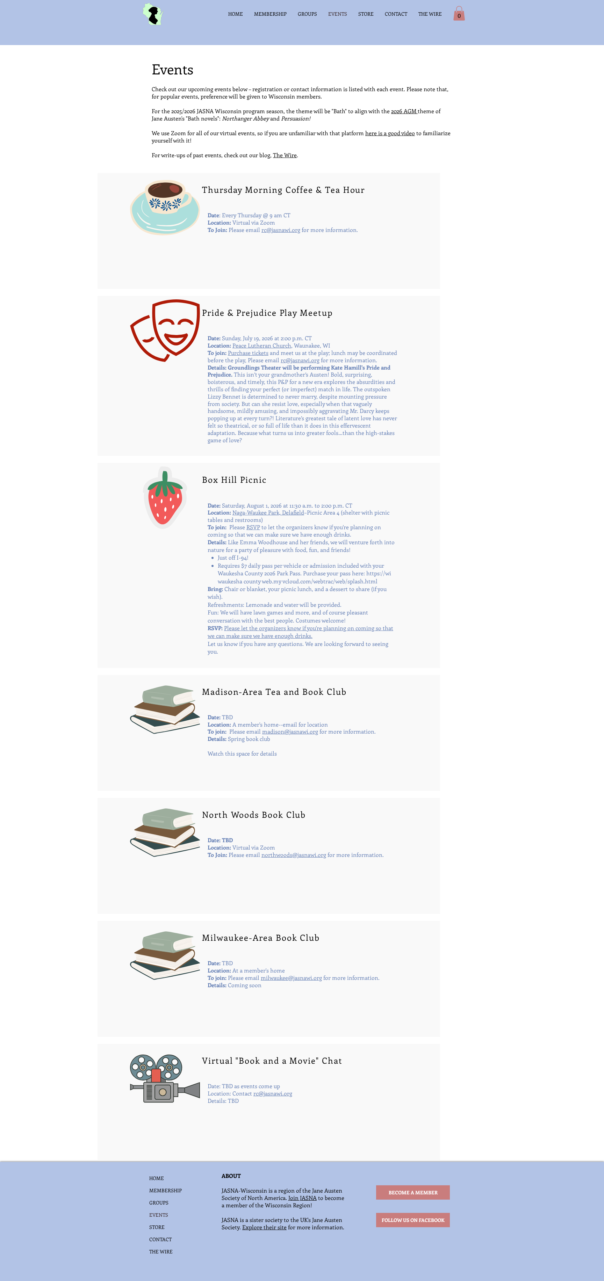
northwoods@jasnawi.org (293, 854)
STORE (157, 1227)
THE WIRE (161, 1251)
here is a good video (390, 133)
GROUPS (158, 1202)
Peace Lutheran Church (261, 345)
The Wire (285, 155)
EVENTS (158, 1214)
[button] (459, 13)
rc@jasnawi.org (280, 229)
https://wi (378, 573)
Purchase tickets (248, 352)
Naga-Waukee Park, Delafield (268, 512)
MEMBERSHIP (165, 1190)
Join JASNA (302, 1197)
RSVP (253, 527)
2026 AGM (404, 111)
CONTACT (160, 1239)
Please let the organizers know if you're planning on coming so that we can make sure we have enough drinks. (300, 631)
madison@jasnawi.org (290, 731)
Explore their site (264, 1227)
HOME (156, 1178)
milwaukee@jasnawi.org (291, 977)
